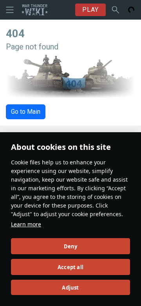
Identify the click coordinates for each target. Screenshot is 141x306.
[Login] (131, 10)
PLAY (90, 9)
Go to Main (25, 111)
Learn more (26, 224)
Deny (71, 246)
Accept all (70, 267)
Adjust (70, 287)
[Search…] (115, 10)
